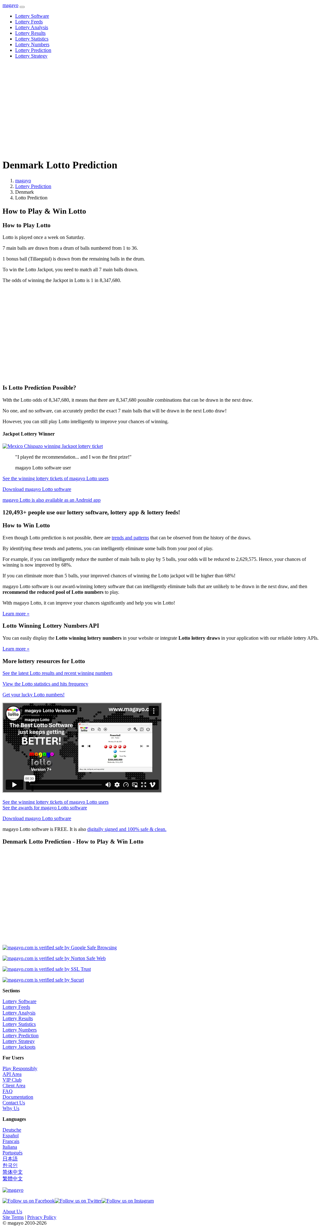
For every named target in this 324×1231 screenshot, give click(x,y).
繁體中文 (13, 1178)
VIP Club (12, 1080)
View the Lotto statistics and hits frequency (45, 684)
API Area (12, 1074)
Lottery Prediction (33, 50)
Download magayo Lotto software (37, 489)
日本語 (10, 1158)
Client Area (14, 1085)
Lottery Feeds (29, 21)
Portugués (12, 1152)
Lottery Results (30, 33)
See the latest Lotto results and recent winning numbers (57, 673)
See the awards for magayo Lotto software (45, 807)
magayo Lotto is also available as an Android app (52, 500)
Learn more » (16, 613)
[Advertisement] (162, 108)
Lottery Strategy (31, 56)
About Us (12, 1211)
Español (11, 1135)
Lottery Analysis (31, 27)
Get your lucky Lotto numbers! (34, 694)
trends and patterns (130, 537)
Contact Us (14, 1102)
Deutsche (12, 1130)
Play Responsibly (20, 1068)
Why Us (11, 1108)
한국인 (10, 1165)
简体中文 (13, 1172)
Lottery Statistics (31, 38)
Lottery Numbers (32, 44)
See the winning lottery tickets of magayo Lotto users (56, 478)
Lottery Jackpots (19, 1047)
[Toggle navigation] (22, 7)
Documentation (18, 1097)
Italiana (10, 1147)
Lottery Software (32, 16)
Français (11, 1141)
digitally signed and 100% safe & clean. (126, 829)
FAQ (8, 1091)
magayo (10, 5)
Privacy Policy (41, 1217)
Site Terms (13, 1217)
